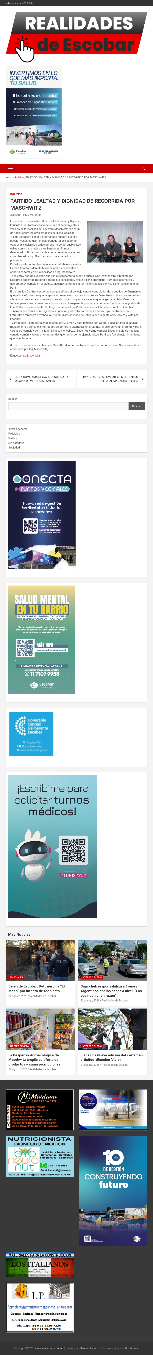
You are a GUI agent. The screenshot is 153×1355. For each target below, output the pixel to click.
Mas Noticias (19, 934)
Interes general (17, 429)
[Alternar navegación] (10, 168)
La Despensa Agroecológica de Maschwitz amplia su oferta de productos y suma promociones (34, 1059)
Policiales (14, 433)
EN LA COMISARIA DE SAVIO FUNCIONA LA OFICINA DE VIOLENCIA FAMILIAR (41, 379)
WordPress (131, 1348)
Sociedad (14, 447)
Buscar (12, 398)
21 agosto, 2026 (90, 1064)
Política (16, 194)
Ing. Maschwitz (31, 355)
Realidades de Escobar (42, 996)
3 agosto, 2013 (19, 214)
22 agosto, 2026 (17, 996)
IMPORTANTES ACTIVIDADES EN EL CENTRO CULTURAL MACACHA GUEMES (110, 379)
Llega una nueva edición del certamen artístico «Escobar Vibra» (112, 1057)
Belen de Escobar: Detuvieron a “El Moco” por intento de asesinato (36, 988)
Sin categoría (16, 443)
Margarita (35, 214)
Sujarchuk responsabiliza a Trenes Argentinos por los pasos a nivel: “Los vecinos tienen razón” (111, 991)
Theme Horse (87, 1348)
